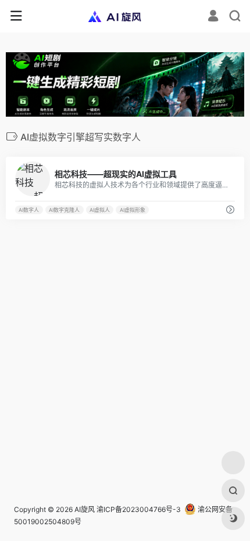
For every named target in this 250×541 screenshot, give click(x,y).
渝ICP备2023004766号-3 (139, 509)
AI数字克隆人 (64, 210)
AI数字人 (29, 210)
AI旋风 (84, 509)
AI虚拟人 (100, 210)
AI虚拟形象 (132, 210)
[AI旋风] (125, 16)
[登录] (213, 17)
